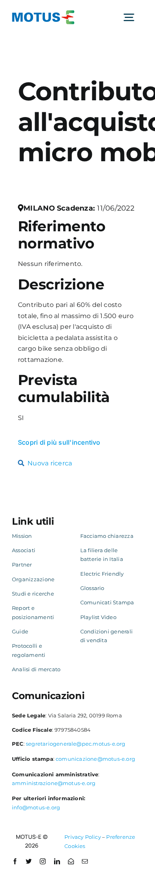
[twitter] (29, 861)
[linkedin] (57, 861)
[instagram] (43, 861)
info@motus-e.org (36, 807)
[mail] (85, 861)
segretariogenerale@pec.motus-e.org (76, 743)
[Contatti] (71, 861)
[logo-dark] (43, 13)
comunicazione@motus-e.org (95, 759)
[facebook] (15, 861)
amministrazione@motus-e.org (53, 783)
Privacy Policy (82, 837)
